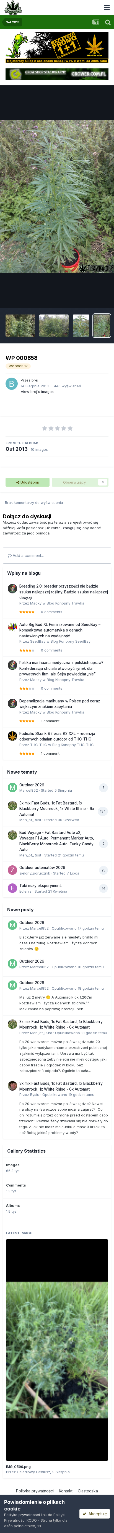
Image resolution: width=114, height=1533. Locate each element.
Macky (36, 603)
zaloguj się (72, 528)
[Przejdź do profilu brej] (12, 384)
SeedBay (37, 641)
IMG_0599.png (18, 1466)
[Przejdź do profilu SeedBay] (12, 627)
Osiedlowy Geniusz (33, 1472)
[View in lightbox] (57, 196)
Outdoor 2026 (31, 785)
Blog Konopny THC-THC (73, 744)
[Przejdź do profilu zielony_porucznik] (12, 870)
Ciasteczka (88, 1491)
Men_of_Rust (30, 820)
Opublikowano (78, 928)
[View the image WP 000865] (54, 325)
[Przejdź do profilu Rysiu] (12, 1086)
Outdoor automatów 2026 (42, 867)
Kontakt (65, 1491)
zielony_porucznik (34, 873)
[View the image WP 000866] (20, 325)
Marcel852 (28, 790)
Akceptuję (96, 1513)
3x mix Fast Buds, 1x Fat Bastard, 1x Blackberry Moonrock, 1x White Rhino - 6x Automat (56, 809)
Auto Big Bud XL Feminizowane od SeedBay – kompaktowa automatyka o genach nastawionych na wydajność (59, 630)
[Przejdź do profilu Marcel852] (12, 787)
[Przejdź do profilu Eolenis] (12, 888)
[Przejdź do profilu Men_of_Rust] (12, 805)
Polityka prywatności (35, 1491)
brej (35, 380)
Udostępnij (29, 482)
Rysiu (34, 1094)
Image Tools (91, 298)
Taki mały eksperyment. (40, 885)
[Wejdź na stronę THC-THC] (57, 47)
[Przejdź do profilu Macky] (12, 588)
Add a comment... (28, 555)
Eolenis (25, 891)
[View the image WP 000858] (102, 325)
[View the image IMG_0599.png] (57, 1350)
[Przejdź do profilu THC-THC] (12, 736)
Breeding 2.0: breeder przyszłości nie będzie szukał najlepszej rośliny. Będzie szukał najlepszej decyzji (63, 592)
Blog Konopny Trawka (65, 603)
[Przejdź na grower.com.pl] (57, 73)
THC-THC (38, 744)
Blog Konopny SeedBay (70, 641)
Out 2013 (17, 449)
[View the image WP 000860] (81, 325)
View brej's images (37, 391)
